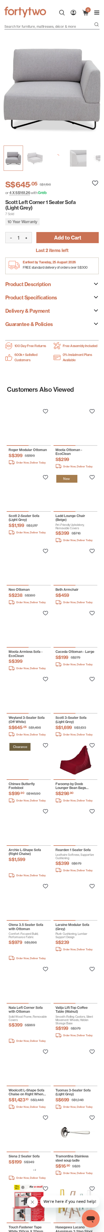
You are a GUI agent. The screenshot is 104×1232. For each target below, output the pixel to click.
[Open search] (96, 25)
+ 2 (34, 1170)
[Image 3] (78, 158)
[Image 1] (35, 158)
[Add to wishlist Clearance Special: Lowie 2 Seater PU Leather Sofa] (45, 411)
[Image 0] (13, 158)
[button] (12, 867)
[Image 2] (56, 158)
